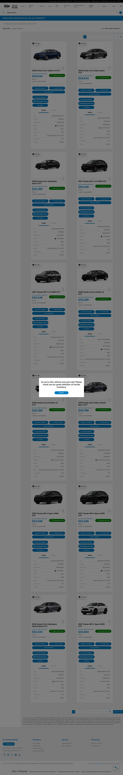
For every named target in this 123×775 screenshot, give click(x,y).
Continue (61, 393)
